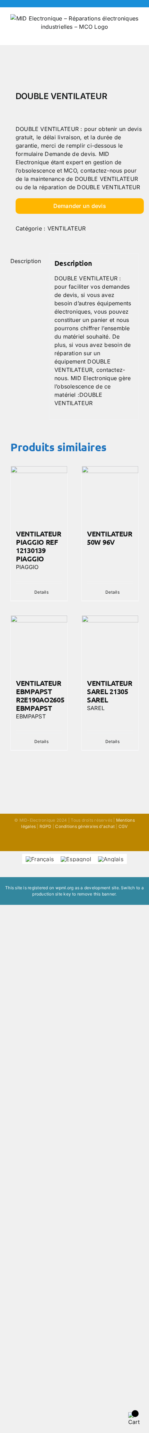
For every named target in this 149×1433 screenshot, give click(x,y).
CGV (123, 826)
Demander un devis (79, 205)
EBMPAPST (31, 716)
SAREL (96, 708)
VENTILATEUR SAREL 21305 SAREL (109, 691)
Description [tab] (25, 260)
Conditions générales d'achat (85, 826)
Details (41, 592)
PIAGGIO (27, 566)
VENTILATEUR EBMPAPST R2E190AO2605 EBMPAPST (40, 696)
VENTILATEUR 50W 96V (109, 538)
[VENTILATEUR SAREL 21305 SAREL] (110, 643)
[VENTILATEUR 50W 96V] (110, 494)
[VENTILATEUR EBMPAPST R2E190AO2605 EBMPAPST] (39, 643)
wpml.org (64, 887)
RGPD (46, 826)
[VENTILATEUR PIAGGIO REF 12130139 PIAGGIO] (39, 494)
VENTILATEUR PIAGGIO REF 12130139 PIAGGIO (38, 546)
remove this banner (96, 894)
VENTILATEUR (66, 228)
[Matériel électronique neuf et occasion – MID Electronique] (74, 70)
